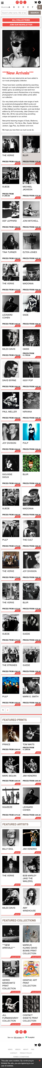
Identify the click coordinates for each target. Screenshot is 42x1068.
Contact (13, 1053)
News (10, 1049)
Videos (17, 1049)
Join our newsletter (21, 24)
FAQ (32, 1049)
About (25, 1049)
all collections (21, 20)
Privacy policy (26, 1053)
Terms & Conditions (21, 1057)
